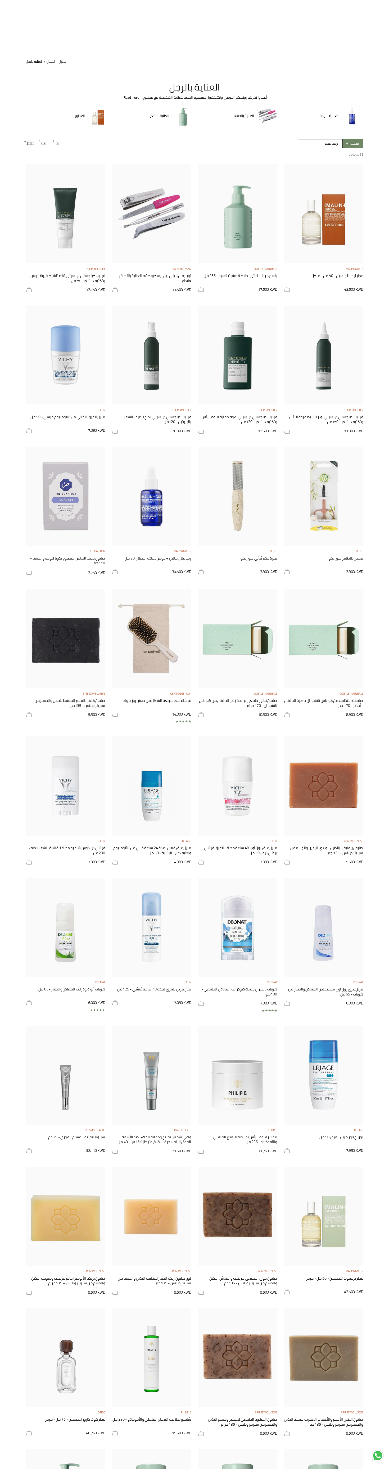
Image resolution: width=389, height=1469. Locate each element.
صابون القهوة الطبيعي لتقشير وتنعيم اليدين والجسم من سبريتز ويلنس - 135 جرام (242, 1422)
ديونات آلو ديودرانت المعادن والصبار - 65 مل (71, 990)
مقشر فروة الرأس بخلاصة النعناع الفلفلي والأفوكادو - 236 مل (245, 1140)
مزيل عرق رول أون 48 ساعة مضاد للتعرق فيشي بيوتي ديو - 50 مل (240, 850)
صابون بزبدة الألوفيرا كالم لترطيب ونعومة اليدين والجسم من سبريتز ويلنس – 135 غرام (68, 1281)
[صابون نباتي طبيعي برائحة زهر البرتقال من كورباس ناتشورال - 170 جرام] (237, 638)
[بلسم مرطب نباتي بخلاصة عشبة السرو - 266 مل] (237, 213)
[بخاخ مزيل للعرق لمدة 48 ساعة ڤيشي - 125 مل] (151, 927)
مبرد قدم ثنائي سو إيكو (259, 559)
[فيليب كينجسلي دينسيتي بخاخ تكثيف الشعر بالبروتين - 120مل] (151, 355)
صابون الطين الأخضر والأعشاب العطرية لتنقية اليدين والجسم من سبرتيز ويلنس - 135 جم (323, 1422)
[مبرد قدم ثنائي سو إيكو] (237, 496)
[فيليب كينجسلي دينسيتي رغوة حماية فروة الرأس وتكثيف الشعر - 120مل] (237, 355)
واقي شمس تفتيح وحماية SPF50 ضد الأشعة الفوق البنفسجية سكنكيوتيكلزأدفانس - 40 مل (154, 1140)
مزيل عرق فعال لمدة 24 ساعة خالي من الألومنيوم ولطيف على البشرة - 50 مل (152, 850)
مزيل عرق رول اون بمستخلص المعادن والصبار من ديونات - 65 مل (325, 992)
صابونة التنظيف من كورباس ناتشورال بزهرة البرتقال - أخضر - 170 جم (323, 703)
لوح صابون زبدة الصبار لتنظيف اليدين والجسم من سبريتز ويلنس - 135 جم (154, 1281)
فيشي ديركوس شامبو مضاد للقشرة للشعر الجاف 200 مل (67, 850)
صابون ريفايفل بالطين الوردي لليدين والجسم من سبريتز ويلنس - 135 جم (326, 850)
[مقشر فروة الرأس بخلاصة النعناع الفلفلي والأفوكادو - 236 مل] (237, 1075)
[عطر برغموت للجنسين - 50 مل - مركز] (323, 1216)
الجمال (50, 61)
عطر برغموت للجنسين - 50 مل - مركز (334, 1279)
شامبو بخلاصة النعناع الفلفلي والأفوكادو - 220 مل (151, 1420)
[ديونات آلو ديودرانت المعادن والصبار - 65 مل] (65, 927)
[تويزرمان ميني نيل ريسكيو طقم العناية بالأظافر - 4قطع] (151, 213)
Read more (131, 97)
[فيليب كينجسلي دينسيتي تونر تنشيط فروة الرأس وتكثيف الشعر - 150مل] (323, 355)
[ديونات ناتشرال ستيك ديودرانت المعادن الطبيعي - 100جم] (237, 927)
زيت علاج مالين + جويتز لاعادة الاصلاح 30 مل (158, 559)
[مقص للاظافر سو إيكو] (323, 496)
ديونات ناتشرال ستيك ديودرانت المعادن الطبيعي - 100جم (239, 992)
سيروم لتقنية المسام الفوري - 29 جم (76, 1137)
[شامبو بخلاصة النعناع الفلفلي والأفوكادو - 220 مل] (151, 1357)
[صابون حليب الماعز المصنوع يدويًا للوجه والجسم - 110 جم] (65, 496)
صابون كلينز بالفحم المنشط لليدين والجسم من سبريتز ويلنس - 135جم (70, 703)
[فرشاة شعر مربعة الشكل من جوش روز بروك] (151, 638)
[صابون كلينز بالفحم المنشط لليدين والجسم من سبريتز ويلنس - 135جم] (65, 638)
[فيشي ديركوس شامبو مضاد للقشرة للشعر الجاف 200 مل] (65, 786)
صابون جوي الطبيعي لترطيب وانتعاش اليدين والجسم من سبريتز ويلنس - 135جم (243, 1281)
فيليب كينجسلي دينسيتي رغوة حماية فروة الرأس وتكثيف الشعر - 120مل (239, 420)
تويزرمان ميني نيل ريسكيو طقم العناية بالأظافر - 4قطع (153, 278)
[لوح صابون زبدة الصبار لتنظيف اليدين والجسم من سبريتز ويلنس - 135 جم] (151, 1216)
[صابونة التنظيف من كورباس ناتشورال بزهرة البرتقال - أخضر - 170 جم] (323, 638)
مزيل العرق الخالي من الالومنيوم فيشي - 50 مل (67, 417)
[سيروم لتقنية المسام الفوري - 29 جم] (65, 1075)
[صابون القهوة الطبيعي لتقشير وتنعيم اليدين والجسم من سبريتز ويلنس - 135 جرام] (237, 1357)
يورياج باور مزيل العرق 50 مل (341, 1137)
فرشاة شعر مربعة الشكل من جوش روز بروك (157, 701)
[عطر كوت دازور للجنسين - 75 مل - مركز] (65, 1357)
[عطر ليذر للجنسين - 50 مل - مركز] (323, 213)
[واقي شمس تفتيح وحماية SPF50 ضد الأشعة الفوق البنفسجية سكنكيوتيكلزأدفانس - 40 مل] (151, 1075)
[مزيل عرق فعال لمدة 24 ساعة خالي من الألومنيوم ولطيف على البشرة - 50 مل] (151, 786)
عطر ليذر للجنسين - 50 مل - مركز (338, 276)
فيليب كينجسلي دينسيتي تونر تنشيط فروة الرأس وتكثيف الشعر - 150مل (326, 420)
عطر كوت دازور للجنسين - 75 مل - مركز (75, 1420)
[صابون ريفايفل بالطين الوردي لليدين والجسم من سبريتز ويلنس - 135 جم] (323, 786)
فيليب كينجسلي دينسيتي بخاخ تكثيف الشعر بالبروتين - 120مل (157, 420)
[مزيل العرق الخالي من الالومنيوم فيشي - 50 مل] (65, 355)
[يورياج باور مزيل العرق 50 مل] (323, 1075)
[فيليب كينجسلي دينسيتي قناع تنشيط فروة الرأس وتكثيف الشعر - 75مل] (65, 213)
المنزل (63, 61)
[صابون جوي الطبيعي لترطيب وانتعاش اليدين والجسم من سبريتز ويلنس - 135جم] (237, 1216)
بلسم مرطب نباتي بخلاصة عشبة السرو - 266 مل (240, 276)
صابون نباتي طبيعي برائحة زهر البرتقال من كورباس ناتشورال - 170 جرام (238, 703)
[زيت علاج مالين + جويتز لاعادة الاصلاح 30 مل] (151, 496)
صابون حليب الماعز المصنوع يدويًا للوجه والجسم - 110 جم (67, 561)
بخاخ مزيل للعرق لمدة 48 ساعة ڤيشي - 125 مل (154, 990)
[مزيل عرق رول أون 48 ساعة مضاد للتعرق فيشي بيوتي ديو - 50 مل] (237, 786)
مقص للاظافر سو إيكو (346, 559)
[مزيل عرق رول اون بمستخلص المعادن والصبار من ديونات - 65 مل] (323, 927)
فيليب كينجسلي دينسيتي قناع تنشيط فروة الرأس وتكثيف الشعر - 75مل (67, 278)
